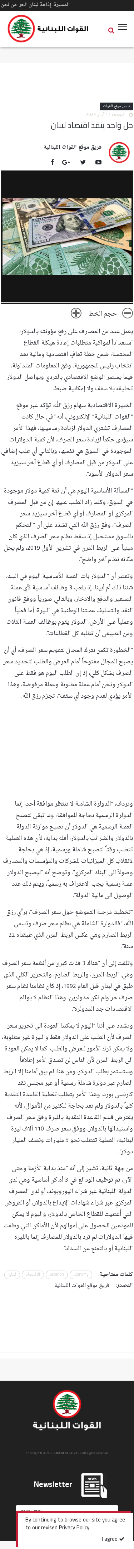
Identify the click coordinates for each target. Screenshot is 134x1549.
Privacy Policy (74, 1528)
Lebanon (57, 1274)
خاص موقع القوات (116, 106)
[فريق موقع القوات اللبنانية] (119, 152)
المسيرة (62, 4)
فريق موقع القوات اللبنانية (72, 147)
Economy (81, 1274)
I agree (110, 1539)
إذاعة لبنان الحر (35, 4)
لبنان (12, 1274)
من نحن (9, 4)
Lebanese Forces (48, 28)
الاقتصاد (33, 1274)
